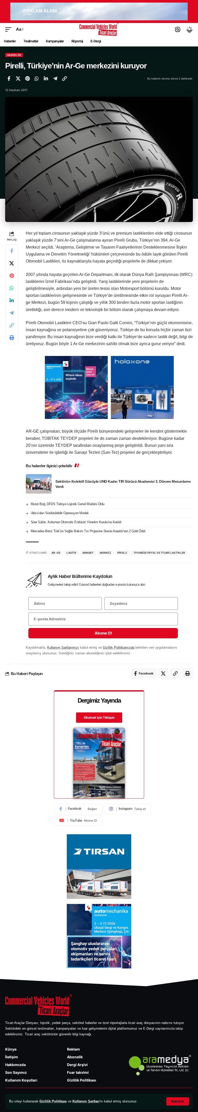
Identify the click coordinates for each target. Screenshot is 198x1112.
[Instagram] (127, 809)
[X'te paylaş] (18, 78)
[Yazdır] (11, 337)
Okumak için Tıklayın (99, 717)
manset (88, 552)
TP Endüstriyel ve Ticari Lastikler (159, 552)
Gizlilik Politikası (53, 1101)
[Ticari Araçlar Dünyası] (99, 29)
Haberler (14, 55)
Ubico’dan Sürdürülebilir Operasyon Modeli (60, 513)
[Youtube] (78, 820)
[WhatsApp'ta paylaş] (36, 78)
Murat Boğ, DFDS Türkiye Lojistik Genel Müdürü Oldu (67, 504)
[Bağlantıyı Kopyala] (64, 78)
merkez (105, 552)
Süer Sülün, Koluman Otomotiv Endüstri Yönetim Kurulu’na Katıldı (76, 522)
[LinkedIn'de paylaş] (46, 78)
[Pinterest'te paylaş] (27, 78)
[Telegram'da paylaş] (55, 78)
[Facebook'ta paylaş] (8, 78)
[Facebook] (78, 809)
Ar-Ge (56, 552)
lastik (71, 552)
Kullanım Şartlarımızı (63, 647)
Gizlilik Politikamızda (118, 647)
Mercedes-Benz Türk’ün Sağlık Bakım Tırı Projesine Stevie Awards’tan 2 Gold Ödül (88, 531)
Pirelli (122, 552)
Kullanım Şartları (86, 1101)
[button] (177, 1101)
